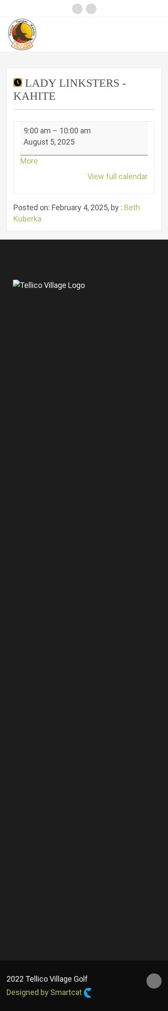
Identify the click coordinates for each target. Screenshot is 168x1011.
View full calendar (117, 176)
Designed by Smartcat (45, 992)
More (29, 160)
